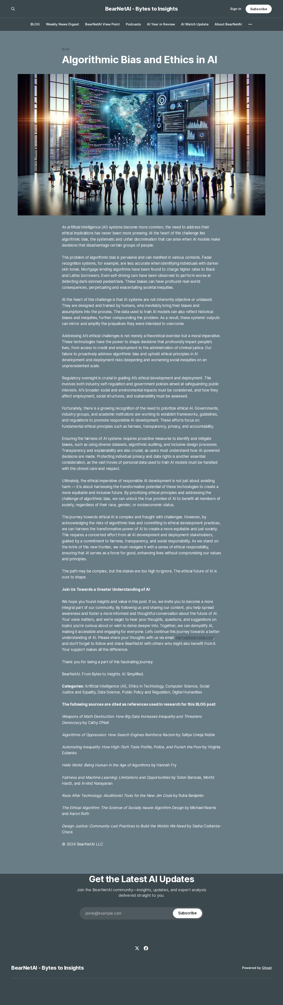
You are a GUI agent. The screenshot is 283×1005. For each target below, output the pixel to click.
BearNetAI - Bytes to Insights (141, 8)
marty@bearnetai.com (194, 637)
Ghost (267, 968)
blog (66, 49)
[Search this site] (13, 8)
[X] (137, 948)
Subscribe (258, 9)
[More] (250, 24)
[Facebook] (146, 948)
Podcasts (133, 24)
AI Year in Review (161, 24)
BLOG (35, 24)
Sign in (235, 9)
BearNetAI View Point (102, 24)
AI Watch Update (194, 24)
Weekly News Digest (62, 24)
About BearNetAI (228, 24)
